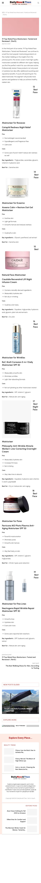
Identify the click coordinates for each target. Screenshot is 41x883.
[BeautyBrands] (20, 726)
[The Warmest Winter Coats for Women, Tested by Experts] (32, 829)
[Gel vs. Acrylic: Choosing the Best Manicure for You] (9, 768)
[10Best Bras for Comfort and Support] (32, 820)
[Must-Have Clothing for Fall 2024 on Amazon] (32, 812)
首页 (3, 12)
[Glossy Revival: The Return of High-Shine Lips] (9, 760)
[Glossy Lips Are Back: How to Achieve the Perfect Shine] (9, 751)
